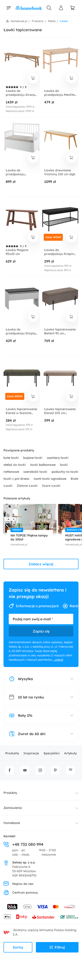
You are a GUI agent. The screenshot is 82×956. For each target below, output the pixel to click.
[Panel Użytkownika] (61, 8)
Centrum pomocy (25, 892)
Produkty (12, 753)
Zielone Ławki (27, 486)
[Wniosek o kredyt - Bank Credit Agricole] (69, 916)
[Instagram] (40, 770)
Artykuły (70, 753)
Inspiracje (31, 753)
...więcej (58, 659)
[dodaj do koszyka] (33, 78)
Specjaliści (52, 753)
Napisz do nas (22, 884)
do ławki (15, 465)
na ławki (65, 472)
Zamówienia (12, 808)
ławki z (16, 479)
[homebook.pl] (29, 8)
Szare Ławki (51, 486)
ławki (11, 458)
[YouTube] (25, 770)
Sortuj (18, 947)
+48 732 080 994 (27, 844)
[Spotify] (70, 770)
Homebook (11, 823)
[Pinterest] (55, 770)
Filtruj (60, 947)
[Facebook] (9, 770)
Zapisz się (41, 631)
